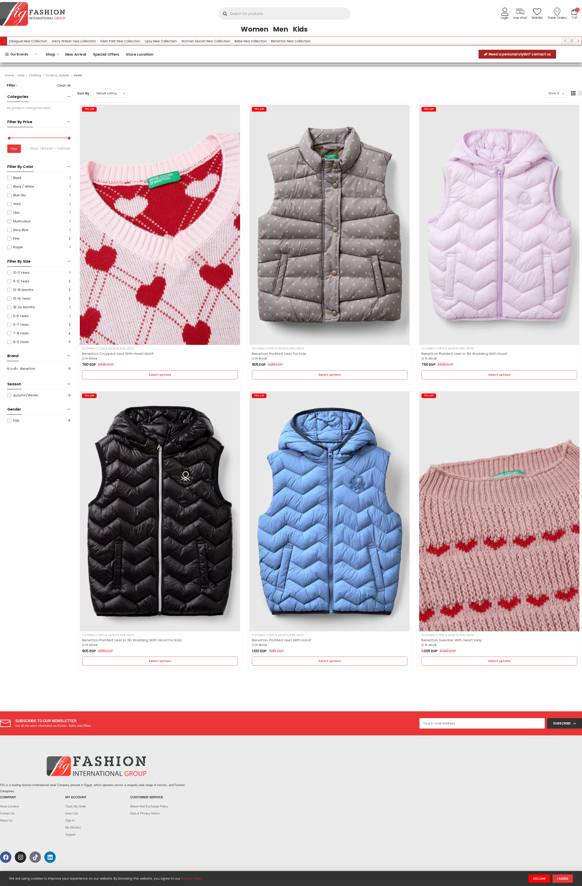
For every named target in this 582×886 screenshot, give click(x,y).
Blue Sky (19, 195)
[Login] (505, 11)
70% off (89, 109)
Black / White (23, 186)
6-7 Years (21, 324)
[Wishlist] (537, 11)
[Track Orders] (557, 11)
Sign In (70, 820)
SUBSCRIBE (562, 723)
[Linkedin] (50, 857)
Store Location (139, 54)
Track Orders (557, 17)
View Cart (71, 813)
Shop (50, 54)
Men (280, 29)
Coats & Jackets (57, 75)
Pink (16, 238)
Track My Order (75, 806)
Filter (14, 149)
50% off (259, 395)
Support (70, 834)
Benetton (27, 368)
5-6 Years (21, 316)
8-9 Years (21, 342)
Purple (18, 247)
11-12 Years (21, 281)
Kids (300, 29)
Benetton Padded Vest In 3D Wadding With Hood (464, 353)
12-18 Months (23, 290)
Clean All (63, 85)
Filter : (12, 85)
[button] (573, 93)
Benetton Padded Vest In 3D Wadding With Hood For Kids (132, 640)
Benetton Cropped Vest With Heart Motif (117, 353)
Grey (17, 204)
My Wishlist (73, 827)
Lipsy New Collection (161, 41)
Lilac (16, 212)
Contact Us (7, 813)
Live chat (520, 17)
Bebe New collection (251, 41)
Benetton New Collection (291, 41)
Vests (130, 348)
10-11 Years (21, 272)
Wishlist (537, 17)
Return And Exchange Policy (149, 806)
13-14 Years (22, 298)
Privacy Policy (192, 878)
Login (505, 17)
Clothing (35, 75)
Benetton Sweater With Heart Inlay (451, 640)
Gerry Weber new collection (74, 41)
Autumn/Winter (25, 395)
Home (9, 75)
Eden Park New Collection (120, 41)
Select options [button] (160, 375)
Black (17, 178)
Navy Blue (20, 230)
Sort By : (84, 93)
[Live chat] (520, 11)
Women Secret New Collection (205, 41)
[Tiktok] (35, 857)
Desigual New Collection (28, 41)
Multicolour (22, 221)
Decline (539, 878)
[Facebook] (5, 857)
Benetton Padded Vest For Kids (279, 353)
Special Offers (106, 54)
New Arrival (75, 54)
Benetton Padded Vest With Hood (281, 640)
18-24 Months (24, 307)
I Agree (562, 878)
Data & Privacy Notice (145, 813)
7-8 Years (21, 333)
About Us (6, 820)
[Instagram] (20, 857)
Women (254, 29)
